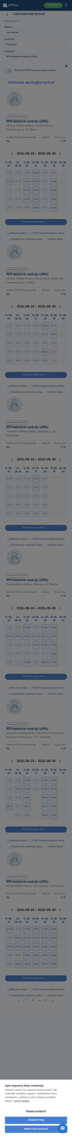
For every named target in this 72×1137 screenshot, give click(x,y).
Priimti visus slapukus (36, 1129)
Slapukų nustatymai (36, 1111)
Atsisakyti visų (36, 1120)
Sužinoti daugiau (21, 1101)
